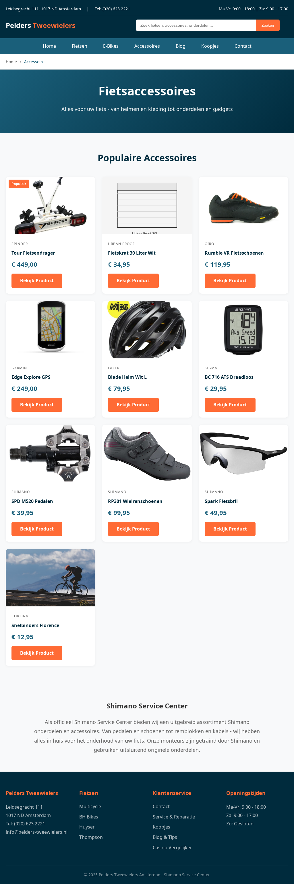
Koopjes (210, 46)
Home (49, 46)
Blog (180, 46)
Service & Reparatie (174, 817)
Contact (243, 46)
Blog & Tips (165, 837)
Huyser (87, 827)
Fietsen (79, 46)
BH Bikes (88, 817)
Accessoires (147, 46)
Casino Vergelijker (172, 847)
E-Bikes (111, 46)
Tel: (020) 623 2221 (112, 8)
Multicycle (90, 806)
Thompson (91, 837)
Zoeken (268, 25)
